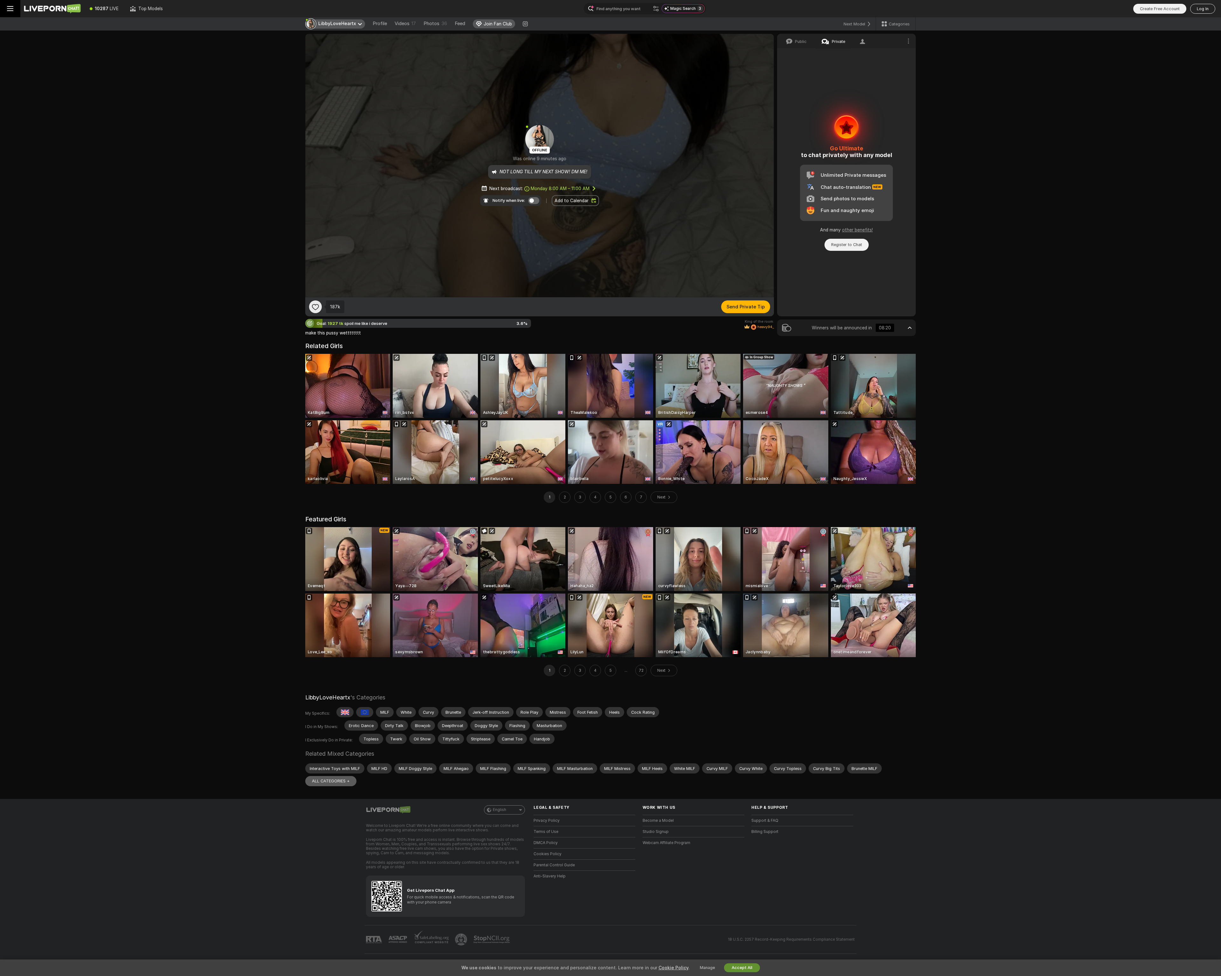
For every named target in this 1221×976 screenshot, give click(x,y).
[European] (364, 712)
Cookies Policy (548, 854)
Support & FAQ (764, 820)
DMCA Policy (546, 843)
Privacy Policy (547, 820)
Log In (1203, 8)
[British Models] (345, 712)
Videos (405, 23)
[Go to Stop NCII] (492, 939)
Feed (460, 23)
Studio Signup (656, 831)
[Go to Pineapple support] (461, 939)
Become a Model (658, 820)
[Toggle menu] (10, 8)
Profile (380, 23)
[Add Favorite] (315, 306)
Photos (435, 23)
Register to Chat (846, 244)
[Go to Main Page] (52, 8)
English (499, 810)
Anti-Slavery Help (550, 876)
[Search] (656, 8)
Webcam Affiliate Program (666, 843)
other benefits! (857, 229)
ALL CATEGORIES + (331, 781)
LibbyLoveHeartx (327, 697)
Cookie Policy (673, 967)
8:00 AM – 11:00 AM (560, 188)
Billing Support (764, 831)
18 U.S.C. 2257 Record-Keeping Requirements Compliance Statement (791, 939)
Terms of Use (546, 831)
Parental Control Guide (554, 865)
